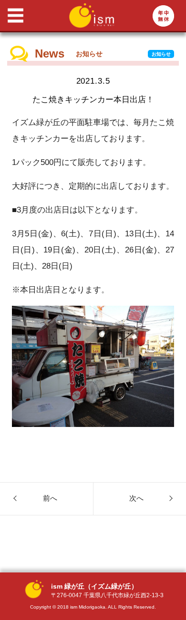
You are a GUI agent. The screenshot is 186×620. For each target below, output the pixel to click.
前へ (50, 498)
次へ (136, 498)
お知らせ (161, 54)
